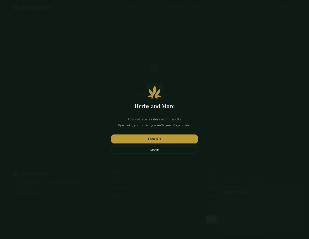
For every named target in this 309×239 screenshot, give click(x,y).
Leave (154, 149)
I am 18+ (154, 139)
